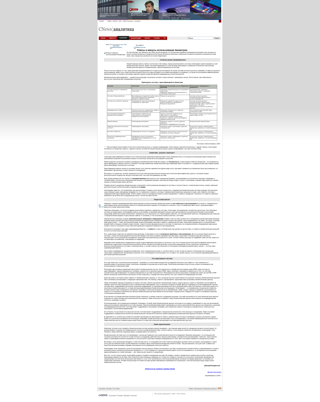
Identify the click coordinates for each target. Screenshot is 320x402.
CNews (183, 394)
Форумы (109, 388)
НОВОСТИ (112, 38)
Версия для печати (214, 372)
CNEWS (103, 38)
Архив (118, 388)
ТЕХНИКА (157, 38)
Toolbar (191, 388)
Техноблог (102, 388)
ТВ (164, 38)
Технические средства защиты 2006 (117, 44)
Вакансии (127, 395)
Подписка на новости (210, 388)
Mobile (109, 21)
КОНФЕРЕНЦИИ (136, 38)
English (101, 21)
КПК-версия (198, 388)
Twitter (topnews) (128, 21)
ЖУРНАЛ (147, 38)
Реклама (120, 395)
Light (119, 21)
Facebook (137, 21)
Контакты (134, 395)
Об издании (112, 395)
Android (115, 21)
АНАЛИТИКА (123, 38)
